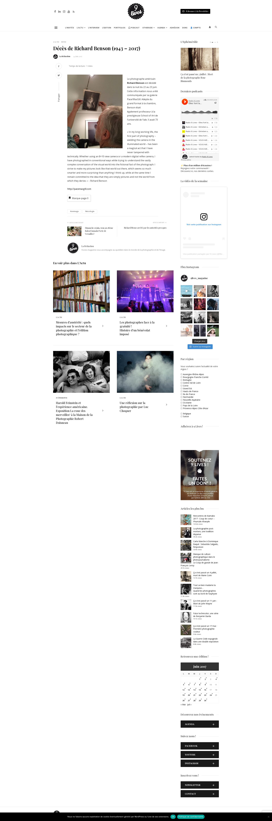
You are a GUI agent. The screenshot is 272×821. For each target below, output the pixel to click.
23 (205, 695)
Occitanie (187, 402)
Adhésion (174, 27)
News (63, 42)
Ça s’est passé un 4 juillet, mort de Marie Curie (205, 574)
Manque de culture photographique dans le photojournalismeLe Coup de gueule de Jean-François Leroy (199, 560)
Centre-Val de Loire (192, 382)
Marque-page (80, 198)
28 (194, 700)
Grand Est (187, 388)
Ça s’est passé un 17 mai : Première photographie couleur (205, 629)
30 (205, 700)
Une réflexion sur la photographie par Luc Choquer (134, 407)
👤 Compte (195, 27)
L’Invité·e (69, 27)
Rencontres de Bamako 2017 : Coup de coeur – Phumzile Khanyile (204, 518)
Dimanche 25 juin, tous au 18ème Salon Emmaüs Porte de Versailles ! (99, 231)
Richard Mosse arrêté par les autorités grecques (145, 227)
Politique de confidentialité (190, 816)
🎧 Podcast (134, 27)
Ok (173, 816)
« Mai (183, 704)
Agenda (161, 27)
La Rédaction (64, 56)
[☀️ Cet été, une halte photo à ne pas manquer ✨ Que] (213, 291)
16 (205, 690)
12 (183, 690)
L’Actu (80, 27)
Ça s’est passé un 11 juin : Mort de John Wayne (205, 602)
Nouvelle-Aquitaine (191, 399)
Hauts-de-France (190, 391)
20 (189, 695)
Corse (185, 385)
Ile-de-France (189, 394)
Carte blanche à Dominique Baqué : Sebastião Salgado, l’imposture (205, 544)
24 (211, 695)
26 (183, 700)
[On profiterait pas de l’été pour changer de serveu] (186, 291)
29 (200, 700)
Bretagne (187, 380)
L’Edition (106, 27)
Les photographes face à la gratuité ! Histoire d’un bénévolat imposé (137, 328)
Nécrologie (89, 211)
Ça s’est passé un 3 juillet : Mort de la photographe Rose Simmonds (197, 78)
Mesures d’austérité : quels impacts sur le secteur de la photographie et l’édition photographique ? (74, 328)
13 (189, 690)
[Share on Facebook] (59, 66)
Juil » (189, 704)
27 (189, 700)
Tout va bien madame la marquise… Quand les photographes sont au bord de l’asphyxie (205, 589)
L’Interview (93, 27)
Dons (184, 27)
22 (200, 695)
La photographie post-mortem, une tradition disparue (203, 531)
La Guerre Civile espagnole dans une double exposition (205, 640)
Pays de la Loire (190, 405)
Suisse (186, 416)
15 (200, 690)
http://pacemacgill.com (79, 188)
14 (194, 690)
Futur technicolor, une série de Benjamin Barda (205, 615)
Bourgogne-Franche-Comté (195, 377)
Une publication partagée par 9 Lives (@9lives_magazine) (209, 254)
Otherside (147, 27)
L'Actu (56, 42)
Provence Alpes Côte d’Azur (195, 408)
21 (194, 695)
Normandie (188, 397)
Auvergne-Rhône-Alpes (193, 374)
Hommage (74, 211)
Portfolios (119, 27)
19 (183, 695)
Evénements (61, 398)
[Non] (268, 816)
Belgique (187, 413)
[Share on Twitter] (59, 75)
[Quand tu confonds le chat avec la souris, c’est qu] (200, 291)
